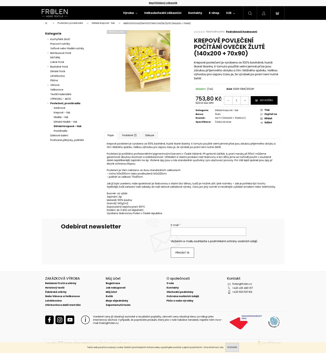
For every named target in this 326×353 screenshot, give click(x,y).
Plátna (54, 80)
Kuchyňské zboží (60, 39)
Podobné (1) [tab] (129, 135)
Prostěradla (60, 131)
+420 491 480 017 (242, 288)
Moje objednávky (117, 300)
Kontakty (173, 287)
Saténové (59, 108)
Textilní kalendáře (60, 94)
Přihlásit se (182, 252)
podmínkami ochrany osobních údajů (233, 241)
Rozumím (232, 347)
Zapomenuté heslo (118, 305)
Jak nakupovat (116, 287)
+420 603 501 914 (242, 292)
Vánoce (55, 85)
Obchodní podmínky (180, 292)
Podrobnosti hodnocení (241, 31)
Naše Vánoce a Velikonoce (62, 296)
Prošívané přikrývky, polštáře (67, 140)
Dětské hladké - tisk (65, 121)
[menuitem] (130, 13)
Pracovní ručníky (60, 43)
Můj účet (111, 292)
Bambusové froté (60, 53)
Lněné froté (57, 62)
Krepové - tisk (62, 112)
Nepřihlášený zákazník (163, 3)
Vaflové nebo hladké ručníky (67, 48)
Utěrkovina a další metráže (63, 305)
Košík (109, 296)
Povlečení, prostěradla (65, 103)
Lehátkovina (57, 76)
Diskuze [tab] (149, 135)
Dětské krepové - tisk (67, 126)
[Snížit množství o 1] (228, 100)
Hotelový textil (54, 287)
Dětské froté (57, 71)
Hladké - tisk (61, 117)
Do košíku (266, 100)
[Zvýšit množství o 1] (245, 100)
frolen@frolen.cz (242, 284)
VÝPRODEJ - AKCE (60, 99)
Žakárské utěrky (56, 292)
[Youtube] (70, 320)
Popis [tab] (111, 135)
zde (221, 347)
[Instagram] (59, 320)
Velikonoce (56, 89)
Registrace (113, 283)
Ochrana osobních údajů (183, 296)
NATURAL (55, 57)
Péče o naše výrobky (180, 300)
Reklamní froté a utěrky (60, 283)
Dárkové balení (59, 135)
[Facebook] (49, 320)
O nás (170, 283)
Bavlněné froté (59, 66)
